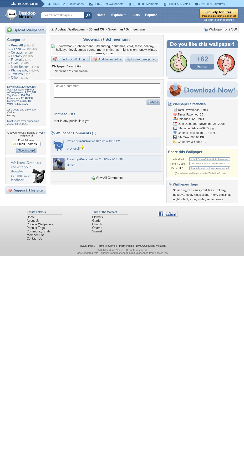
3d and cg (179, 190)
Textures (17, 74)
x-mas (210, 199)
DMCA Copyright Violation (151, 245)
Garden (97, 220)
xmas (219, 199)
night (176, 199)
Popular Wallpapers (40, 224)
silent (184, 199)
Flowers (97, 217)
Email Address (26, 140)
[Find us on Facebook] (168, 215)
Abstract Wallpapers (70, 29)
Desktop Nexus (114, 250)
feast (211, 190)
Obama (97, 228)
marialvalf (85, 141)
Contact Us (34, 238)
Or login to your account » (219, 19)
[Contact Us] (27, 181)
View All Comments (109, 178)
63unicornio (86, 159)
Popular (151, 15)
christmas (194, 190)
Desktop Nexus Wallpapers (20, 14)
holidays (178, 194)
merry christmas (221, 194)
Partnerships (126, 245)
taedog (11, 115)
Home (101, 15)
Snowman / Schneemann (126, 29)
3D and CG (18, 49)
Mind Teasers (20, 67)
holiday (220, 190)
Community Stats (39, 231)
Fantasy (16, 56)
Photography (19, 70)
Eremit (200, 119)
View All (17, 45)
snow (192, 199)
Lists (136, 15)
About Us (33, 220)
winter (201, 199)
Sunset (97, 231)
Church (97, 224)
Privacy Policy (87, 245)
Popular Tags (36, 228)
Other (15, 77)
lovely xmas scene (197, 194)
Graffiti (15, 63)
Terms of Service (107, 245)
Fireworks (17, 59)
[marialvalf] (59, 150)
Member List (35, 235)
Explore (117, 15)
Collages (17, 52)
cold (204, 190)
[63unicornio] (59, 169)
